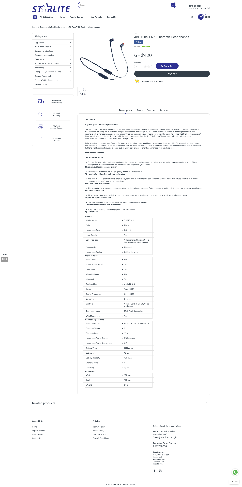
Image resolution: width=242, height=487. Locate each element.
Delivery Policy (99, 427)
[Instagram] (160, 471)
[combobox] (127, 5)
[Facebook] (154, 471)
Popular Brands (38, 430)
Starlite (116, 484)
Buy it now (172, 74)
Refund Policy (98, 430)
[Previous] (208, 403)
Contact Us (36, 438)
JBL (135, 34)
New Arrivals (37, 434)
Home (34, 427)
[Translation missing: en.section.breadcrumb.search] (173, 5)
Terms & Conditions (101, 438)
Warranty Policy (99, 434)
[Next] (206, 403)
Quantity (137, 62)
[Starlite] (51, 7)
